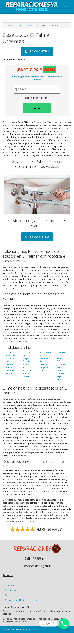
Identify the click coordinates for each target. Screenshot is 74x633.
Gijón (8, 352)
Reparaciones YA (13, 25)
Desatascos (30, 25)
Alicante (26, 367)
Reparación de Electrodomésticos (21, 600)
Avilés (42, 361)
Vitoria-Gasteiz (26, 375)
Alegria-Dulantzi (27, 360)
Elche (25, 355)
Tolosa (60, 358)
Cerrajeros (9, 580)
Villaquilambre (47, 352)
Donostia (9, 367)
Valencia (9, 364)
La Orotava (10, 355)
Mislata (26, 364)
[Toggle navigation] (65, 6)
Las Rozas (44, 364)
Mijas (59, 376)
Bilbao (43, 370)
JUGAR (37, 108)
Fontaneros (10, 585)
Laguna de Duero (62, 354)
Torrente (9, 358)
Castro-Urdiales (61, 372)
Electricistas (10, 590)
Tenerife (44, 358)
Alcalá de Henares (9, 372)
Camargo (27, 352)
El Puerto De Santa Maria (61, 364)
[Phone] (64, 624)
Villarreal (27, 370)
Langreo (44, 367)
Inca (7, 361)
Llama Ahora (38, 51)
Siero (59, 379)
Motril (43, 355)
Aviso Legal (27, 629)
